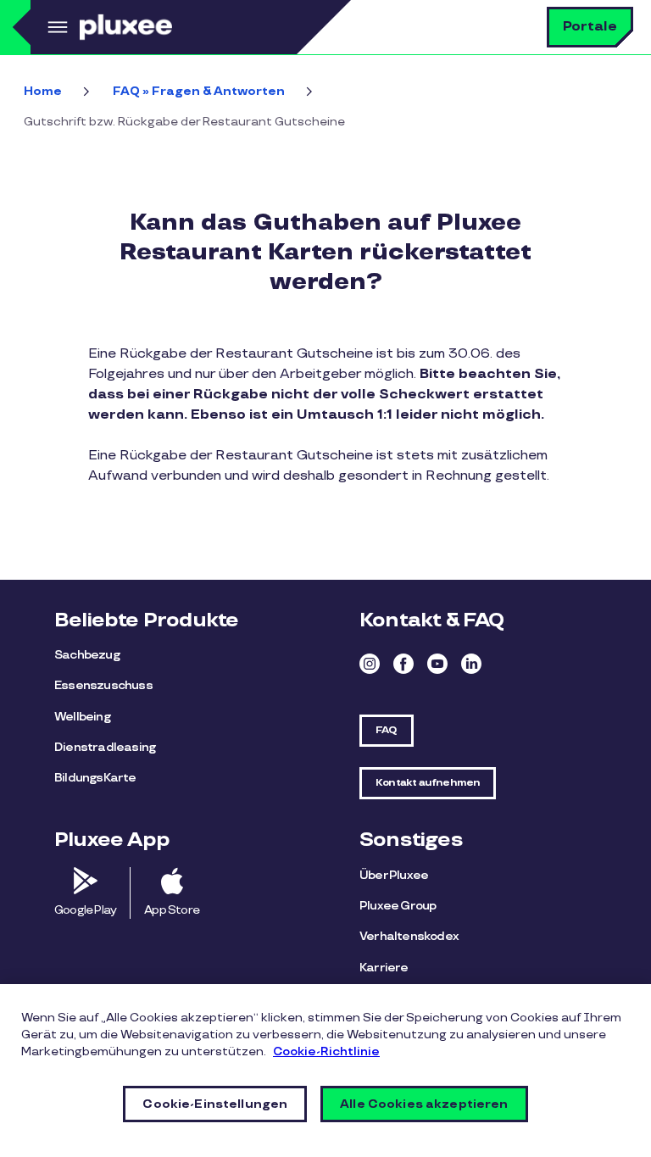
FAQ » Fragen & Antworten (199, 91)
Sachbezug (87, 655)
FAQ (387, 730)
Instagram (369, 664)
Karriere (384, 967)
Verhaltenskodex (409, 936)
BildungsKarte (95, 777)
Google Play (85, 910)
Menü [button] (55, 27)
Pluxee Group (397, 905)
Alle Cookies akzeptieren (424, 1104)
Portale (590, 27)
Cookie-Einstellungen (214, 1104)
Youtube (437, 664)
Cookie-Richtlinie (326, 1051)
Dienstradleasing (104, 747)
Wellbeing (82, 716)
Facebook (403, 664)
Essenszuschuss (103, 685)
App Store (171, 910)
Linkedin (471, 664)
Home (43, 91)
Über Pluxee (393, 875)
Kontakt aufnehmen (428, 782)
